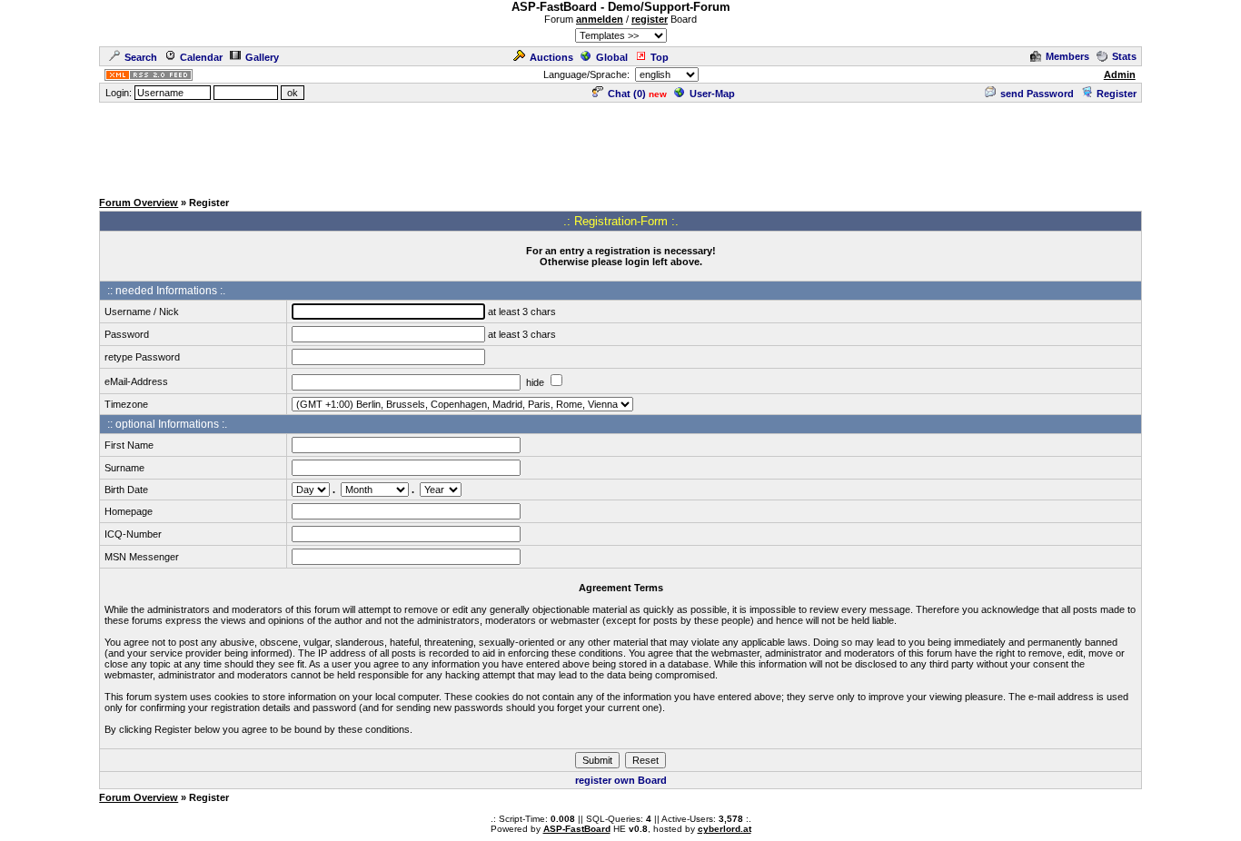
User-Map (712, 93)
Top (659, 57)
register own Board (621, 780)
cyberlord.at (724, 829)
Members (1067, 56)
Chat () (627, 93)
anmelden (599, 19)
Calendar (201, 57)
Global (612, 57)
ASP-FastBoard (577, 829)
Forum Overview (138, 202)
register (649, 19)
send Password (1037, 93)
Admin (1120, 74)
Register (1117, 93)
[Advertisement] (620, 145)
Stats (1124, 56)
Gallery (262, 57)
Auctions (551, 57)
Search (140, 57)
